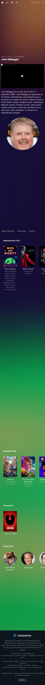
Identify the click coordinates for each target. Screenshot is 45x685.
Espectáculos (8, 231)
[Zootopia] (10, 467)
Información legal (7, 661)
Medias (20, 665)
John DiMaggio (19, 56)
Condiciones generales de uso (29, 661)
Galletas (16, 661)
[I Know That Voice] (10, 521)
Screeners (27, 665)
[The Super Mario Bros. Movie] (28, 467)
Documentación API (7, 655)
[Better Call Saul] (28, 256)
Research (35, 665)
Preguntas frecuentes (20, 655)
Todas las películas (28, 653)
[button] (10, 561)
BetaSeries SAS (12, 665)
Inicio (3, 56)
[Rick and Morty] (10, 256)
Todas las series (16, 653)
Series (9, 56)
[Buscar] (43, 2)
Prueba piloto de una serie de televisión (15, 667)
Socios (32, 231)
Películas (21, 231)
